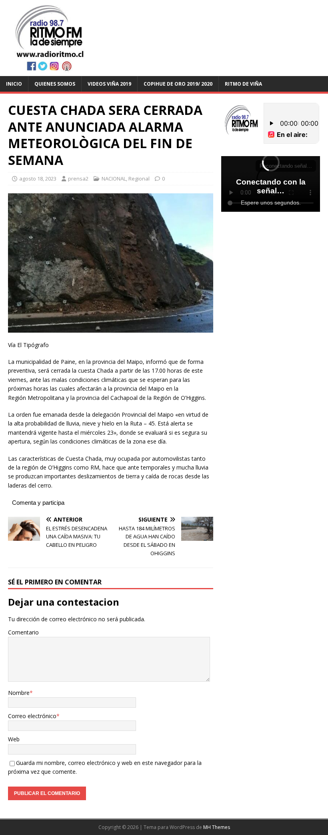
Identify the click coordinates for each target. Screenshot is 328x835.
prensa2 (78, 178)
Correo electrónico (32, 716)
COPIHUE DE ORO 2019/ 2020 (178, 83)
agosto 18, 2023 (37, 178)
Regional (139, 178)
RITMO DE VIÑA (243, 83)
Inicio (14, 83)
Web (14, 739)
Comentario (23, 632)
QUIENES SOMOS (54, 83)
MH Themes (216, 827)
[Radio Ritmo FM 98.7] (164, 71)
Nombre (19, 693)
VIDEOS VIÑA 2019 (109, 83)
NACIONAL (114, 178)
